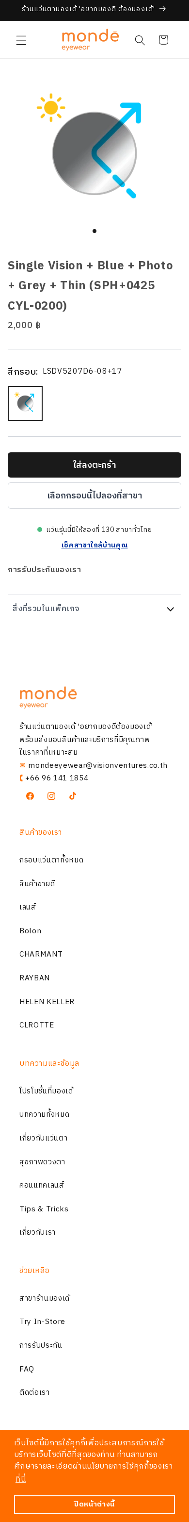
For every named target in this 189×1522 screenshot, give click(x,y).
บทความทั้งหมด (44, 1114)
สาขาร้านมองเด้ (44, 1298)
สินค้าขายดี (37, 884)
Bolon (30, 931)
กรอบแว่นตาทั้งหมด (51, 860)
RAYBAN (34, 978)
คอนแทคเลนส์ (41, 1185)
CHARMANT (41, 954)
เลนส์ (27, 907)
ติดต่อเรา (34, 1393)
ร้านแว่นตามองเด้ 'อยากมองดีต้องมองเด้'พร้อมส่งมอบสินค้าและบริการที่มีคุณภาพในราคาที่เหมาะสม (86, 740)
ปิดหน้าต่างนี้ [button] (94, 1504)
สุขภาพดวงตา (42, 1162)
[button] (21, 39)
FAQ (26, 1369)
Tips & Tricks (44, 1209)
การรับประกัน (41, 1346)
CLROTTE (36, 1025)
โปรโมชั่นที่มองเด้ (46, 1091)
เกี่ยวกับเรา (37, 1232)
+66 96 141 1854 (56, 778)
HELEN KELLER (47, 1002)
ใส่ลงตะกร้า (94, 465)
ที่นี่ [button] (21, 1479)
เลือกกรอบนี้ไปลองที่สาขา (94, 496)
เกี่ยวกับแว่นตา (43, 1138)
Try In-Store (42, 1322)
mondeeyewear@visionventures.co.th (98, 766)
